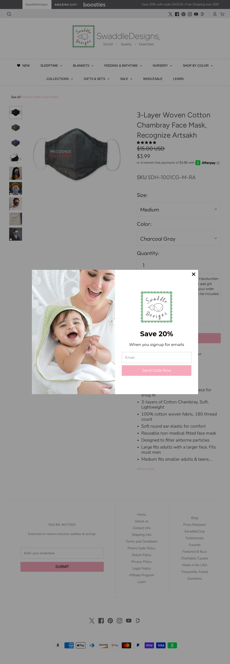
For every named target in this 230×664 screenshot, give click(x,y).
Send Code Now (156, 370)
